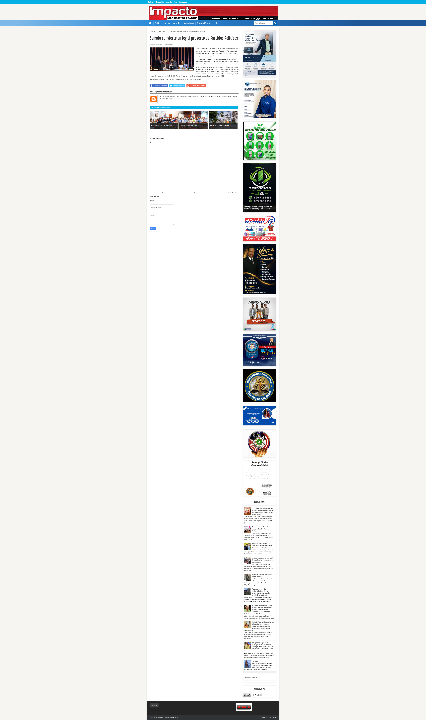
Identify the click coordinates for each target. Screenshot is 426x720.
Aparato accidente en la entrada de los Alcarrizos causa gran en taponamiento (262, 560)
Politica (157, 23)
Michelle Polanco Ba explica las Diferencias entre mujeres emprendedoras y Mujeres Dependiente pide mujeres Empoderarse (259, 626)
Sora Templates (270, 717)
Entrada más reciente (157, 193)
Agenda (169, 2)
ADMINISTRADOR (251, 677)
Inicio (196, 193)
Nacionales (170, 44)
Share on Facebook (160, 85)
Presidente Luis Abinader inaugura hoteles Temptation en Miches (262, 529)
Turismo (151, 2)
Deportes (167, 23)
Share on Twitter (179, 85)
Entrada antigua (233, 193)
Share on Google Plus (198, 85)
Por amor (255, 661)
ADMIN (154, 705)
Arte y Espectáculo (180, 2)
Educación (160, 2)
